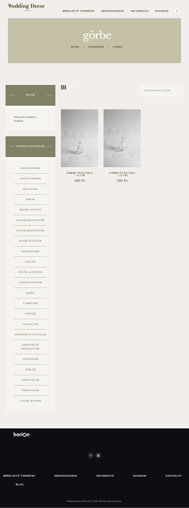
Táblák (30, 369)
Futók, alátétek (30, 272)
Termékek (96, 46)
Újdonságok (30, 390)
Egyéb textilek (30, 241)
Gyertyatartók (30, 282)
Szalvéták (30, 324)
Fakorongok (30, 251)
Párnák (30, 313)
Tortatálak (30, 380)
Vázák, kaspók (30, 401)
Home (75, 46)
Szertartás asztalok (30, 334)
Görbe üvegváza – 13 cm (80, 174)
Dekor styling (30, 209)
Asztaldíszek (30, 168)
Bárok (30, 199)
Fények (30, 262)
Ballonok (30, 189)
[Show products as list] (71, 87)
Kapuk (30, 293)
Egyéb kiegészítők (30, 220)
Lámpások (30, 303)
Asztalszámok (30, 178)
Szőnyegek (31, 359)
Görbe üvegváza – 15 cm (122, 174)
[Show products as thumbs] (63, 87)
